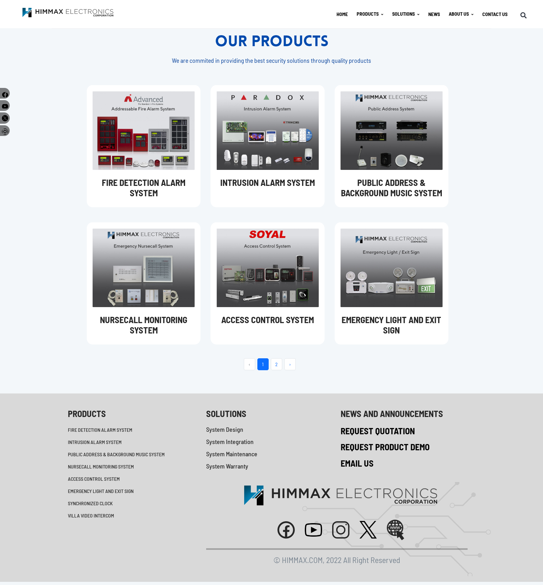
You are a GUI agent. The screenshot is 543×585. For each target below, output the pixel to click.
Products (368, 14)
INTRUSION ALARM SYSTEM (95, 442)
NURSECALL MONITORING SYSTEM (101, 466)
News (434, 14)
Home (342, 14)
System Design (224, 429)
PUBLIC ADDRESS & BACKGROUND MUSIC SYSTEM (116, 454)
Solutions (403, 14)
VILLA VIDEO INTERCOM (91, 515)
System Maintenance (231, 454)
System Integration (230, 441)
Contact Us (494, 14)
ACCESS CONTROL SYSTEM (94, 479)
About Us (459, 14)
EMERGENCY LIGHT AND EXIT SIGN (101, 491)
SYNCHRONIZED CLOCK (90, 503)
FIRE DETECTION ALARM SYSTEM (100, 430)
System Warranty (227, 466)
